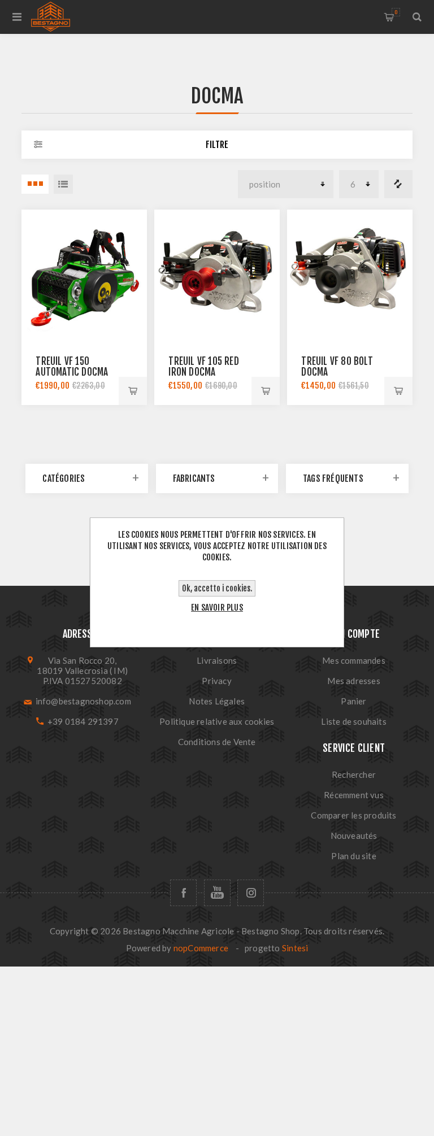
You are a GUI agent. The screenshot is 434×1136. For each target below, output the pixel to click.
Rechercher (354, 774)
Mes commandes (353, 660)
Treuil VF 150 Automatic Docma (72, 366)
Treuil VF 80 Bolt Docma (336, 366)
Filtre (217, 144)
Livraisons (217, 660)
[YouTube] (217, 893)
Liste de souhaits (353, 721)
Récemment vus (354, 795)
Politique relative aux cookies (216, 721)
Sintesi (295, 948)
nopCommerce (200, 948)
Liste (63, 184)
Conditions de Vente (217, 742)
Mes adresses (353, 681)
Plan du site (353, 856)
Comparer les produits (398, 184)
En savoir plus (217, 607)
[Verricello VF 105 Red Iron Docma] (216, 272)
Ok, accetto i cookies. (217, 588)
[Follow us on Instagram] (250, 893)
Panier (395, 12)
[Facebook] (183, 893)
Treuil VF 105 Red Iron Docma (203, 366)
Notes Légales (217, 701)
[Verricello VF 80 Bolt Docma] (349, 272)
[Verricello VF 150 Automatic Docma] (83, 272)
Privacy (216, 681)
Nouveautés (354, 835)
